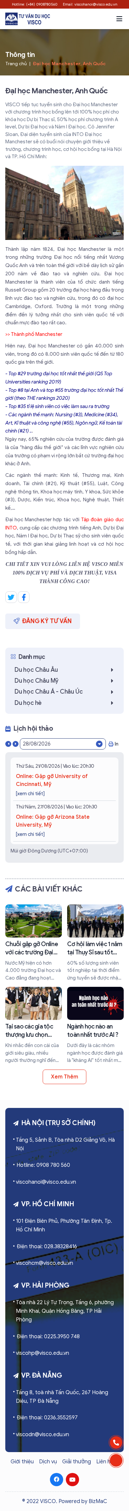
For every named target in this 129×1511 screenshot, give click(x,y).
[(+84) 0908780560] (116, 1442)
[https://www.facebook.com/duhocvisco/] (56, 1479)
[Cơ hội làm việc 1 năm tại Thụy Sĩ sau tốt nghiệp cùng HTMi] (95, 943)
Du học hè (28, 703)
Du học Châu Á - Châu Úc (48, 691)
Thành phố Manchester (37, 334)
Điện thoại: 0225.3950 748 (48, 1336)
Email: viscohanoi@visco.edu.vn (90, 4)
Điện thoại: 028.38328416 (47, 1246)
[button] (119, 18)
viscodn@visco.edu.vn (42, 1434)
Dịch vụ (48, 1461)
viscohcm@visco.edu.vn (44, 1263)
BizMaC (98, 1501)
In (116, 744)
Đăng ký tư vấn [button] (47, 621)
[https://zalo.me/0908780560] (116, 1460)
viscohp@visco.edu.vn (42, 1353)
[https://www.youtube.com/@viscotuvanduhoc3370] (72, 1479)
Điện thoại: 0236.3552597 (47, 1417)
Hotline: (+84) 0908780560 (35, 4)
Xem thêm (64, 1077)
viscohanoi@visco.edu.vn (46, 1182)
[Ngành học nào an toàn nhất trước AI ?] (95, 1025)
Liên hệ (104, 1461)
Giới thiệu (22, 1461)
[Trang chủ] (27, 19)
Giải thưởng (76, 1461)
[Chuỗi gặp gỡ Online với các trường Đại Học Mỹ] (33, 943)
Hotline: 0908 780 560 (43, 1165)
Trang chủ (16, 64)
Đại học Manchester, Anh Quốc (69, 64)
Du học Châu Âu (36, 669)
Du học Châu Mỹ (37, 680)
